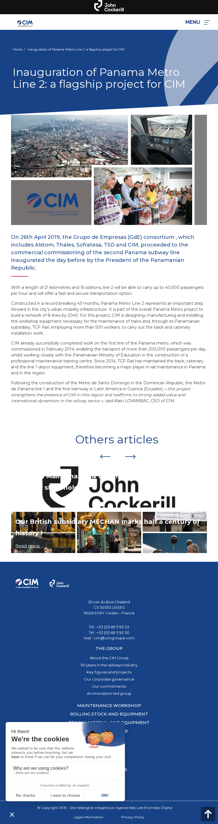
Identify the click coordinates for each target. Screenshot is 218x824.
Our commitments (109, 686)
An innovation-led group (109, 693)
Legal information (88, 817)
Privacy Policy (132, 817)
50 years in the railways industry (109, 665)
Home (17, 49)
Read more (27, 500)
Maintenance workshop (109, 705)
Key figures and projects (109, 672)
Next (130, 456)
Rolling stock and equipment (109, 714)
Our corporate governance (109, 679)
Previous (105, 456)
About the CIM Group (109, 658)
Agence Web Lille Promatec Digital (144, 808)
